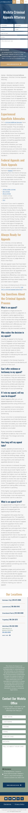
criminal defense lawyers (13, 122)
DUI (4, 200)
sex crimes (6, 191)
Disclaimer (8, 804)
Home (3, 75)
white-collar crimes (9, 189)
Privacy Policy (19, 804)
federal (10, 170)
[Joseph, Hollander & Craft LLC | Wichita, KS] (6, 2)
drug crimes (7, 194)
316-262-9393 (6, 632)
